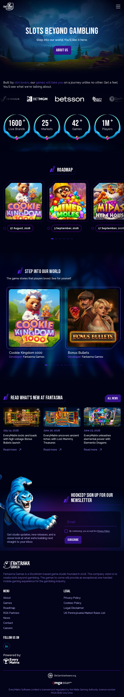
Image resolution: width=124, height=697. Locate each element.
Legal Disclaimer (74, 607)
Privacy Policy (103, 531)
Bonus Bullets (78, 353)
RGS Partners (11, 612)
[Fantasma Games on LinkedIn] (6, 646)
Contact (8, 622)
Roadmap (9, 607)
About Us (62, 50)
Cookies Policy (72, 602)
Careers (8, 628)
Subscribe (73, 540)
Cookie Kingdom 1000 (25, 353)
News (6, 617)
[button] (52, 238)
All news (113, 398)
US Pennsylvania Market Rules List (84, 612)
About (7, 597)
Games (7, 602)
